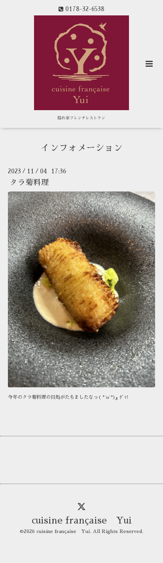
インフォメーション (82, 147)
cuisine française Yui (82, 520)
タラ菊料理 (29, 182)
